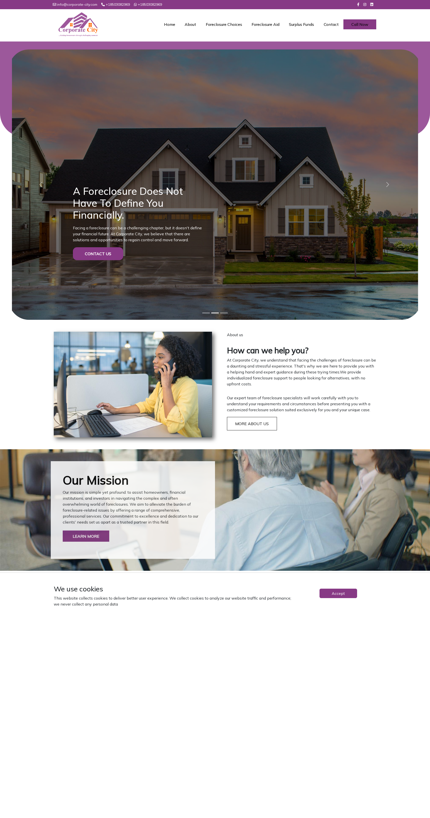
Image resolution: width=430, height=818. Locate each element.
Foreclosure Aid (265, 24)
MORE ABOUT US (252, 364)
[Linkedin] (371, 4)
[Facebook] (358, 4)
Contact (331, 24)
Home (169, 24)
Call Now (359, 24)
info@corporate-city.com (77, 4)
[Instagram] (364, 4)
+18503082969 (118, 4)
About (190, 24)
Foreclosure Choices (224, 24)
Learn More (86, 476)
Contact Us (98, 206)
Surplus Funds (301, 24)
